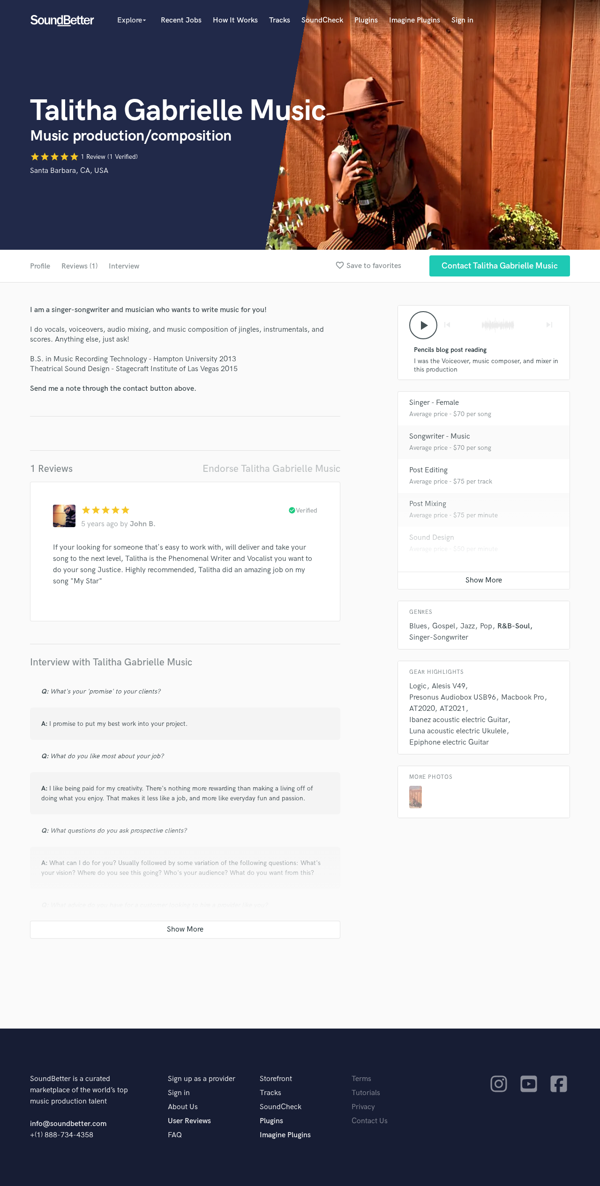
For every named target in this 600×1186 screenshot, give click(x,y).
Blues (418, 626)
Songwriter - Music (439, 436)
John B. (143, 524)
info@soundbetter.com (68, 1123)
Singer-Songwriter (438, 637)
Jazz (467, 626)
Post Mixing (427, 504)
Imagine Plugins (414, 20)
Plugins (366, 20)
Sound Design (431, 537)
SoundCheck (322, 20)
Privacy (363, 1107)
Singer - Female (434, 402)
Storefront (276, 1078)
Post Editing (428, 470)
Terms (361, 1078)
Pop (486, 626)
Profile (40, 266)
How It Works (235, 20)
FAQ (175, 1135)
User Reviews (189, 1121)
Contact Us (370, 1121)
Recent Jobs (181, 20)
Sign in (462, 20)
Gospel (443, 626)
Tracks (279, 20)
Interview (124, 266)
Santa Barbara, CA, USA (69, 170)
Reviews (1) (79, 266)
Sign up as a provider (201, 1078)
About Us (183, 1107)
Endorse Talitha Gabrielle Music (271, 469)
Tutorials (366, 1093)
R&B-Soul (513, 626)
